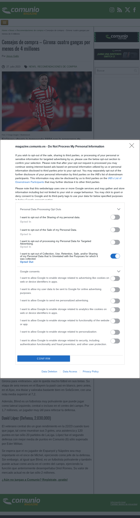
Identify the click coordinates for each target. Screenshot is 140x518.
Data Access (70, 371)
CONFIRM (43, 358)
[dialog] (70, 259)
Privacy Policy (91, 371)
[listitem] (70, 209)
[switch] (115, 217)
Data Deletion (49, 371)
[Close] (132, 146)
